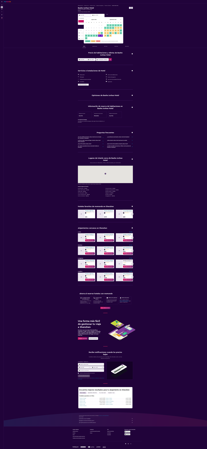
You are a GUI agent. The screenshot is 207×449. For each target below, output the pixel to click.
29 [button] (99, 35)
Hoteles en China (92, 5)
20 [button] (120, 30)
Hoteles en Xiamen (109, 398)
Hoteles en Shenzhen (108, 5)
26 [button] (91, 35)
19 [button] (118, 30)
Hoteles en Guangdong (99, 5)
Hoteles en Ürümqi (82, 402)
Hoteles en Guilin (82, 401)
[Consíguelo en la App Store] (127, 434)
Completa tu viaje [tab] (111, 392)
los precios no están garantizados (104, 415)
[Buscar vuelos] (1, 5)
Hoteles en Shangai (82, 398)
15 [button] (99, 30)
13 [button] (120, 27)
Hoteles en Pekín (82, 399)
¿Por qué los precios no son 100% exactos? (87, 422)
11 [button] (88, 30)
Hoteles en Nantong (82, 405)
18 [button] (115, 30)
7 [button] (96, 27)
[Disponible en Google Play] (127, 432)
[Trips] (1, 15)
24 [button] (86, 35)
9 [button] (110, 27)
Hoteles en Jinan (82, 404)
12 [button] (91, 30)
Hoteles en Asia (86, 5)
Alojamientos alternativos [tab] (92, 392)
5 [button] (91, 27)
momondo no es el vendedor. (85, 418)
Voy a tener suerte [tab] (102, 392)
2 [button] (110, 25)
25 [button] (88, 35)
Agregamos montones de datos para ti (86, 420)
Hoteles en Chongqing (109, 401)
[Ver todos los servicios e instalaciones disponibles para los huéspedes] (132, 71)
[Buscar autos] (1, 9)
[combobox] (92, 364)
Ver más (130, 245)
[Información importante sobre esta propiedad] (132, 107)
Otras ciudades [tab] (82, 392)
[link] (90, 240)
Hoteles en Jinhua (109, 402)
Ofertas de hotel (80, 5)
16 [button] (101, 30)
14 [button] (96, 30)
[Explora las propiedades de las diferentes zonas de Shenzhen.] (132, 228)
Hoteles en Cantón (109, 399)
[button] (2, 1)
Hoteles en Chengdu (109, 404)
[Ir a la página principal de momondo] (7, 1)
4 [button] (115, 25)
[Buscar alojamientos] (1, 7)
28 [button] (96, 35)
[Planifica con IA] (1, 12)
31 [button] (86, 38)
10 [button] (86, 30)
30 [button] (101, 35)
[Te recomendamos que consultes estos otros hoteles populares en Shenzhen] (132, 206)
